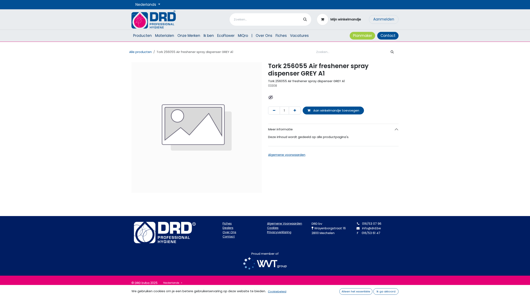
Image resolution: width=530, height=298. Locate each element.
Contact (388, 35)
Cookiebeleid (277, 291)
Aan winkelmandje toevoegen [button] (335, 110)
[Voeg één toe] (295, 111)
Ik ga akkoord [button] (386, 291)
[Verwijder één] (274, 111)
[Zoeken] (305, 19)
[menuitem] (142, 35)
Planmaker (362, 35)
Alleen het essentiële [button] (356, 291)
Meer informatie (280, 129)
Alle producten (140, 52)
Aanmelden (383, 19)
